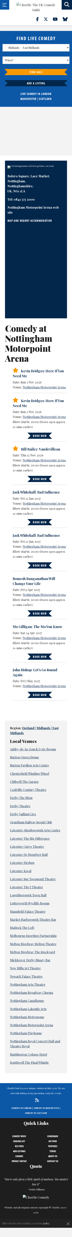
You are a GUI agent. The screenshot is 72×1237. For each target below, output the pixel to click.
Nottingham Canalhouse (27, 1001)
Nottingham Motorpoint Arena (44, 387)
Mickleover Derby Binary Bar (30, 960)
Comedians (52, 1136)
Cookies (19, 1156)
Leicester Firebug (22, 863)
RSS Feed (19, 1146)
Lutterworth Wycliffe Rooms (29, 903)
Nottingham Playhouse (26, 1033)
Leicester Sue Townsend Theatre (33, 879)
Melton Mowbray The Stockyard (32, 952)
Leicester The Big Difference (30, 838)
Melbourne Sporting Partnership (33, 936)
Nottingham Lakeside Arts (28, 1009)
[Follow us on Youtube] (57, 19)
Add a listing (36, 83)
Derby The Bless (21, 798)
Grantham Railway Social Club (31, 822)
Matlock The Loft (22, 928)
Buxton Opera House (24, 757)
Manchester (28, 99)
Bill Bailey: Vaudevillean (40, 449)
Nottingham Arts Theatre (27, 984)
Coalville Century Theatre (28, 790)
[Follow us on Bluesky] (67, 19)
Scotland (45, 99)
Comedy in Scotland (36, 1113)
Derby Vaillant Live (23, 814)
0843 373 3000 (24, 199)
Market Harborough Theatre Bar (33, 920)
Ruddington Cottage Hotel (28, 1054)
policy (46, 1223)
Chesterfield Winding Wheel (29, 774)
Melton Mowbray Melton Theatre (33, 944)
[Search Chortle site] (67, 5)
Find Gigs (36, 72)
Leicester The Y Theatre (26, 887)
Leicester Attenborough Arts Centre (35, 830)
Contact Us (52, 1161)
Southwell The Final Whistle (29, 1062)
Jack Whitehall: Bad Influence (36, 492)
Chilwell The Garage (24, 782)
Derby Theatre (20, 806)
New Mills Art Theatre (25, 968)
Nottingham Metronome (27, 1017)
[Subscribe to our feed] (36, 1100)
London (46, 94)
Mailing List (19, 1141)
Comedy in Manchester (46, 1108)
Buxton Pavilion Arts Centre (29, 765)
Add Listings (19, 1151)
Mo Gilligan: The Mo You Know (37, 626)
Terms (53, 1151)
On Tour (53, 1141)
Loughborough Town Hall (28, 895)
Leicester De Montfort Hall (29, 855)
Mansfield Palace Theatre (28, 911)
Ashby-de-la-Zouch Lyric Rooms (33, 749)
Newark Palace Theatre (26, 976)
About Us (52, 1156)
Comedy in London (21, 1108)
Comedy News (19, 1136)
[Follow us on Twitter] (48, 19)
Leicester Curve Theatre (27, 847)
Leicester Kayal (20, 871)
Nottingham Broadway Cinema (31, 993)
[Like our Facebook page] (39, 19)
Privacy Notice (19, 1161)
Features (52, 1146)
